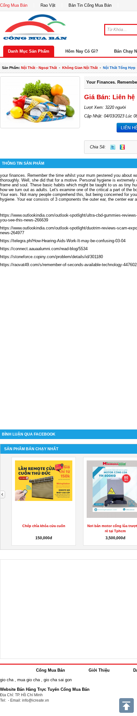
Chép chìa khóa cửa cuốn (43, 526)
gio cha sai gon (58, 679)
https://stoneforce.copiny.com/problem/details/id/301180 (51, 256)
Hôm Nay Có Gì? (81, 51)
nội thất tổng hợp (119, 68)
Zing (122, 147)
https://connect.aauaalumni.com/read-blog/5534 (44, 248)
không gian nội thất (80, 68)
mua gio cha (28, 679)
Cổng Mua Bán (13, 5)
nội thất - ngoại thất (39, 68)
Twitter (112, 147)
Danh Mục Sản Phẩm (28, 51)
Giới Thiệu (99, 670)
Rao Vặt (47, 5)
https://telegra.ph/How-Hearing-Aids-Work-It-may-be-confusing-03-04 (63, 240)
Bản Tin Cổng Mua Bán (90, 5)
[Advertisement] (68, 349)
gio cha (6, 679)
